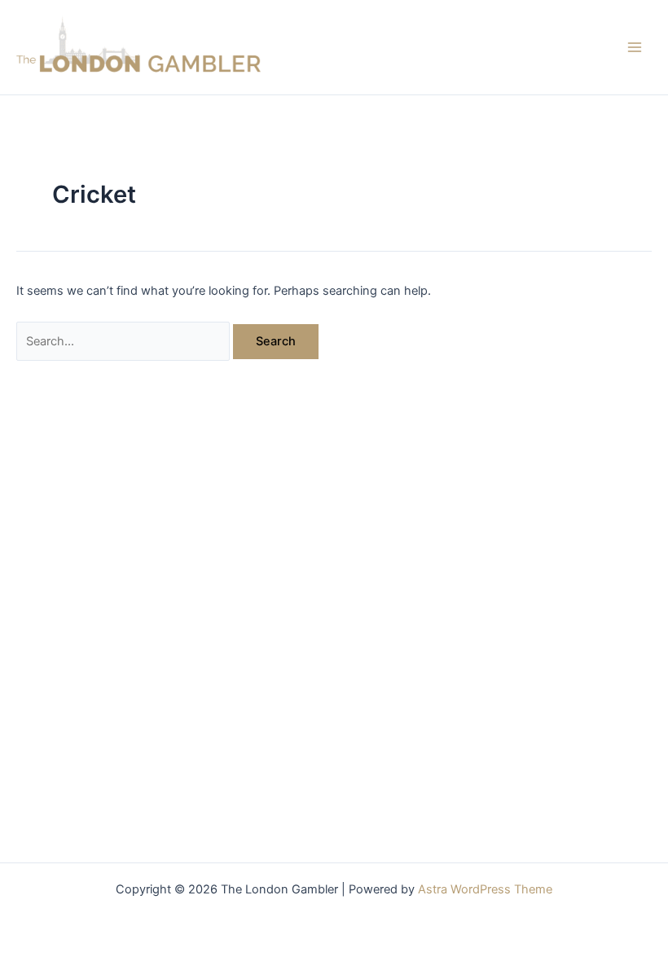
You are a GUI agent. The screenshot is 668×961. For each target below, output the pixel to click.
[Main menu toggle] (634, 47)
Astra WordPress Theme (485, 889)
